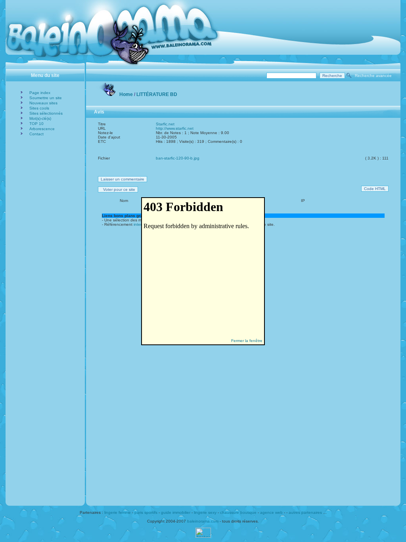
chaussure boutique (238, 512)
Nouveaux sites (43, 103)
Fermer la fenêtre (246, 340)
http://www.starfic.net (174, 128)
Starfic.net (165, 124)
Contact (36, 134)
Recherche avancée (373, 75)
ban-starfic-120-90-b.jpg (177, 158)
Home (126, 94)
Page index (39, 92)
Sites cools (39, 108)
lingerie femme (117, 512)
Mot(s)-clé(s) (40, 118)
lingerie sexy (205, 512)
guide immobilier (175, 512)
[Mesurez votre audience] (203, 536)
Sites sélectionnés (46, 113)
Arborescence (42, 129)
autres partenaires (305, 512)
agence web (271, 512)
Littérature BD (156, 94)
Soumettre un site (45, 98)
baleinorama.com (202, 521)
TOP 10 (36, 123)
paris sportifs (145, 512)
